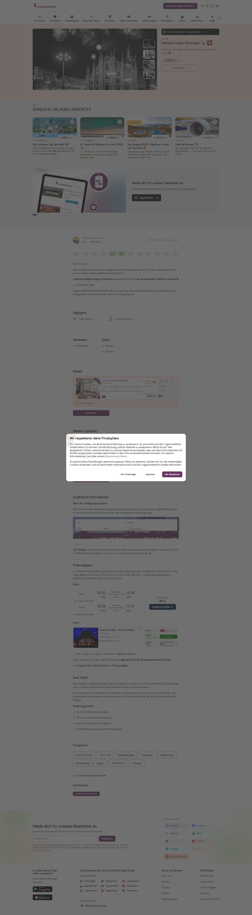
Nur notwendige (128, 474)
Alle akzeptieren (172, 474)
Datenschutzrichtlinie (116, 456)
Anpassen (150, 474)
